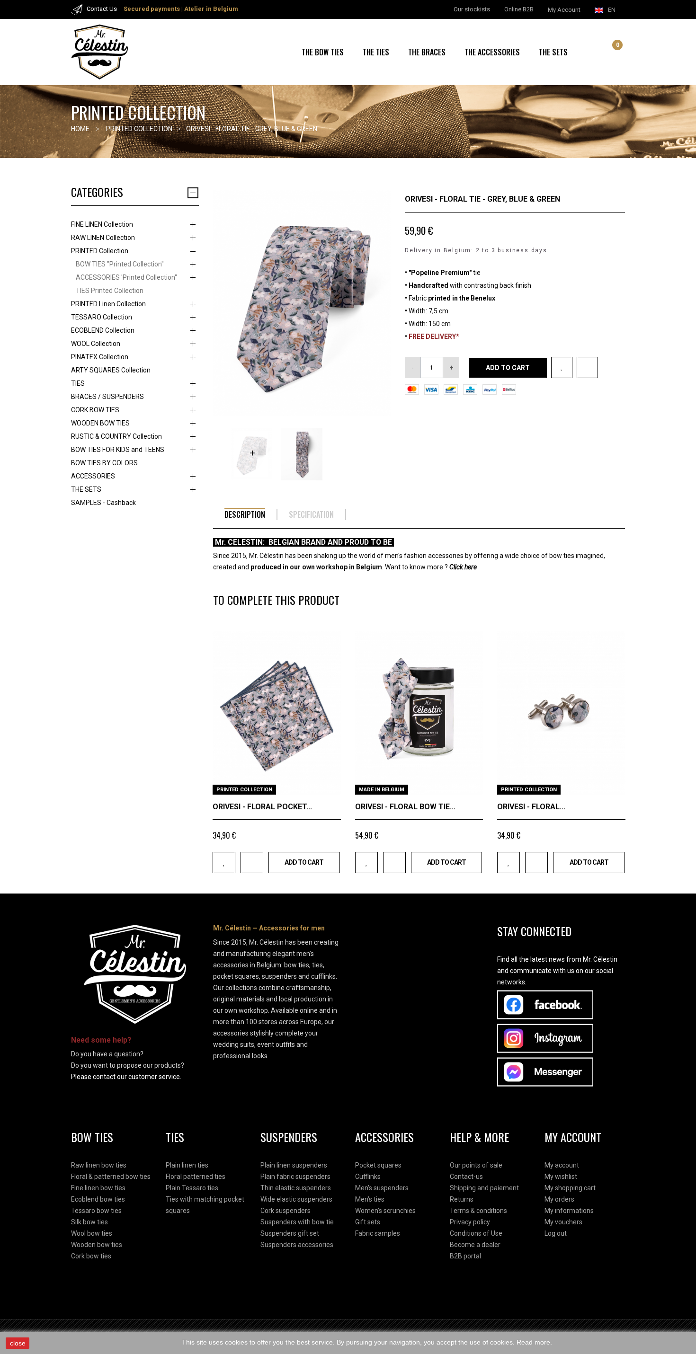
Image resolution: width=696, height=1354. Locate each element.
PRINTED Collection (99, 251)
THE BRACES (427, 52)
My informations (569, 1210)
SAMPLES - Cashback (103, 502)
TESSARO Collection (101, 317)
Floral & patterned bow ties (111, 1176)
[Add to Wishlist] (561, 367)
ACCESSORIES (93, 476)
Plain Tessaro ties (192, 1188)
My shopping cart (570, 1188)
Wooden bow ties (96, 1244)
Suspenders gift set (289, 1233)
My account (561, 1165)
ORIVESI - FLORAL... (531, 806)
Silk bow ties (89, 1222)
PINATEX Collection (99, 357)
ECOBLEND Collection (102, 330)
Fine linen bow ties (98, 1188)
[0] (610, 53)
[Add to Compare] (587, 367)
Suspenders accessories (296, 1244)
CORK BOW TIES (95, 410)
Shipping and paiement (484, 1188)
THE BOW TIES (323, 52)
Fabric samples (377, 1233)
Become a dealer (475, 1244)
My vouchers (563, 1222)
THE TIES (376, 52)
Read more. (534, 1342)
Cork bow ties (91, 1256)
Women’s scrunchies (385, 1210)
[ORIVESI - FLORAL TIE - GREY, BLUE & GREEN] (251, 454)
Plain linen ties (187, 1165)
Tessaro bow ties (96, 1210)
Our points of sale (476, 1165)
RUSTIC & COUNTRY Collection (116, 436)
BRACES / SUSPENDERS (107, 396)
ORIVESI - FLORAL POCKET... (262, 806)
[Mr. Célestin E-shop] (111, 52)
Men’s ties (369, 1199)
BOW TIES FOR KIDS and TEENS (117, 449)
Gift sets (367, 1222)
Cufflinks (368, 1176)
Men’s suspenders (382, 1188)
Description (244, 514)
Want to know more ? (431, 567)
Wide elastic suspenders (296, 1199)
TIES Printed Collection (109, 290)
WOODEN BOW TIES (100, 423)
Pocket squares (378, 1165)
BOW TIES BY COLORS (104, 463)
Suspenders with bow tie (297, 1222)
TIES (78, 383)
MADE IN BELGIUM (381, 790)
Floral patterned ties (195, 1176)
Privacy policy (470, 1222)
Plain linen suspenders (293, 1165)
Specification (311, 514)
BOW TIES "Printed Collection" (120, 264)
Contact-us (466, 1176)
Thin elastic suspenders (295, 1188)
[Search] (599, 52)
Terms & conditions (478, 1210)
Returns (461, 1199)
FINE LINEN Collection (102, 224)
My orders (559, 1199)
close (18, 1343)
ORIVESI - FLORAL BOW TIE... (405, 806)
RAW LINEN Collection (103, 237)
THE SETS (553, 52)
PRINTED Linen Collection (108, 304)
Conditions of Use (476, 1233)
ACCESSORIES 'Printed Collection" (126, 277)
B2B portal (465, 1256)
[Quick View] (330, 784)
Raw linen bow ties (98, 1165)
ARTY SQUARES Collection (111, 370)
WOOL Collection (95, 343)
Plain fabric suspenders (295, 1176)
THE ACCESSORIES (492, 52)
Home (80, 129)
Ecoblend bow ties (98, 1199)
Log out (555, 1233)
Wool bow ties (91, 1233)
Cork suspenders (285, 1210)
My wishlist (560, 1176)
